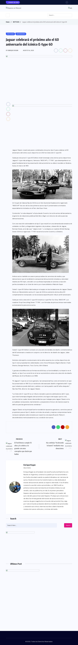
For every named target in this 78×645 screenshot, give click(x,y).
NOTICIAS (16, 22)
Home (8, 22)
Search (68, 525)
